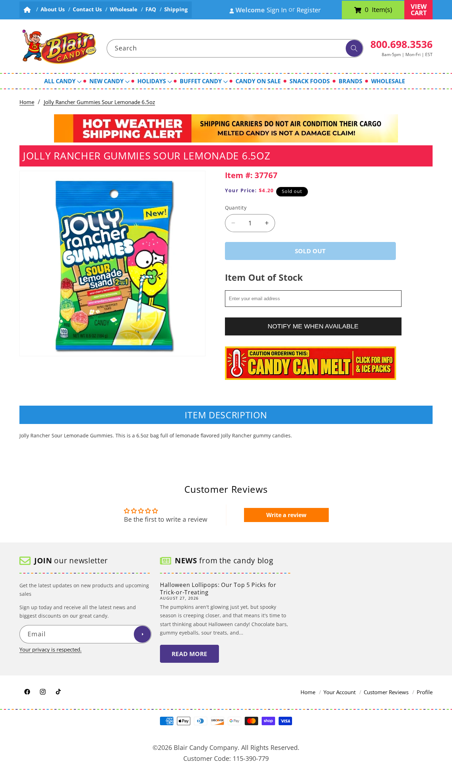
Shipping (176, 9)
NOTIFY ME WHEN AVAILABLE (313, 325)
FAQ (150, 9)
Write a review (286, 515)
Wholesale (123, 9)
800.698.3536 (401, 44)
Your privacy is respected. (50, 649)
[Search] (354, 48)
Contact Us (87, 9)
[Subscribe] (142, 634)
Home (26, 102)
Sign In (277, 10)
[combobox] (235, 48)
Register (309, 10)
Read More (189, 654)
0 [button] (366, 10)
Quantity (236, 207)
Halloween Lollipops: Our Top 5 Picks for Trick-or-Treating (218, 588)
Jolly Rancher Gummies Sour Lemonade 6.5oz (99, 102)
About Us (53, 9)
